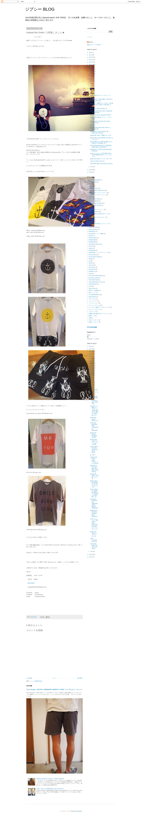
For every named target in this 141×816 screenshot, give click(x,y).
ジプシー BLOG (40, 9)
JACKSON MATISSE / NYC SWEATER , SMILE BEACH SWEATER (101, 146)
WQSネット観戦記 (94, 290)
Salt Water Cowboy (94, 244)
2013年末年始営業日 (94, 180)
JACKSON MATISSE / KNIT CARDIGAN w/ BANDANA (94, 426)
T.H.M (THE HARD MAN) (95, 275)
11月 (91, 71)
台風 (90, 318)
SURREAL (92, 271)
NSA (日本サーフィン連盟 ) (96, 233)
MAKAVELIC (92, 231)
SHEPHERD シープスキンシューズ (98, 252)
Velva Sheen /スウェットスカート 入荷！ (94, 392)
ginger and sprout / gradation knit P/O (100, 115)
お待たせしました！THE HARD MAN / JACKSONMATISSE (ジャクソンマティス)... (101, 155)
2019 (90, 57)
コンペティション (93, 303)
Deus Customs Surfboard (96, 203)
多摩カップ (92, 316)
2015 (90, 67)
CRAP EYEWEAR (94, 201)
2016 (90, 64)
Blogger (80, 811)
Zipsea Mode (92, 296)
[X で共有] (45, 617)
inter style (91, 221)
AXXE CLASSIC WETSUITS (96, 190)
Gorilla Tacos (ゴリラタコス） (97, 217)
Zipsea (91, 42)
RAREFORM (92, 240)
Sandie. (91, 248)
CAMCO (91, 197)
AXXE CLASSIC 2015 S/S (97, 161)
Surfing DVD (92, 269)
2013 (90, 172)
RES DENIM (92, 242)
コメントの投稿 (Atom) (35, 681)
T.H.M (90, 273)
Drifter (90, 207)
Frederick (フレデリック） (96, 209)
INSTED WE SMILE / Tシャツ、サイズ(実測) (94, 442)
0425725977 (31, 583)
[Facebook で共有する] (47, 617)
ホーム (54, 678)
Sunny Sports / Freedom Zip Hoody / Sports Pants (94, 449)
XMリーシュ (92, 292)
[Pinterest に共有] (49, 617)
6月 (91, 83)
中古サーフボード (93, 320)
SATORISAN (92, 250)
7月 (91, 81)
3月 (91, 91)
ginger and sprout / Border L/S (98, 108)
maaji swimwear (93, 229)
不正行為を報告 (92, 327)
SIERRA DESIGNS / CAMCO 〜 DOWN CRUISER (50, 779)
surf (90, 261)
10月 (91, 74)
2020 (90, 55)
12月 (91, 69)
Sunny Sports (92, 254)
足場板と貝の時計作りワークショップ (99, 313)
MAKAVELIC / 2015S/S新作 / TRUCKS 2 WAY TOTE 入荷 (94, 400)
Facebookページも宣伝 (93, 338)
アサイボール (92, 299)
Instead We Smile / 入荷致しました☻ (100, 135)
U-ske (90, 286)
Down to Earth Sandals (95, 205)
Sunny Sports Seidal (94, 256)
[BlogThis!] (43, 617)
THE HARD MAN (93, 280)
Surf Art (91, 263)
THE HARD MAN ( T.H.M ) (96, 282)
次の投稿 (29, 678)
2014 (90, 169)
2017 (90, 62)
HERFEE (91, 219)
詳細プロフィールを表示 (94, 44)
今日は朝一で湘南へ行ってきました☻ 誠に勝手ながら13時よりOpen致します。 (101, 104)
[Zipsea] (88, 337)
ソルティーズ (92, 311)
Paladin (91, 235)
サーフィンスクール (94, 305)
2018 (90, 59)
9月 (91, 76)
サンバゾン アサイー (94, 309)
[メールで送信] (41, 617)
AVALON (91, 186)
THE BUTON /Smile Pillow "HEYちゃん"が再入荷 (94, 460)
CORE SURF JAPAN (94, 199)
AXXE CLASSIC (93, 188)
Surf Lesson (92, 267)
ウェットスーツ (93, 301)
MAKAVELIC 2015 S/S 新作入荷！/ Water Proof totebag (99, 132)
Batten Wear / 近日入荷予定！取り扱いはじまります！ (94, 484)
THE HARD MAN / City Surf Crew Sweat (101, 163)
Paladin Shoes (93, 237)
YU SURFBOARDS (94, 294)
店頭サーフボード (93, 322)
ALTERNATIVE (93, 182)
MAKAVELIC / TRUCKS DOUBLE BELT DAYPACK (94, 513)
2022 (90, 52)
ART (90, 184)
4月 (91, 88)
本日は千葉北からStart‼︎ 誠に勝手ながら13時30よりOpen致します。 (101, 142)
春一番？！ (93, 125)
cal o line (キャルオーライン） (97, 194)
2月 (91, 93)
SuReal (91, 259)
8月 (91, 78)
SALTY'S (91, 246)
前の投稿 (79, 678)
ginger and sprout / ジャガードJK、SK (100, 158)
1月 (91, 166)
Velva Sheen (92, 288)
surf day (91, 265)
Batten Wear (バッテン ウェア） (97, 192)
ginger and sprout (93, 211)
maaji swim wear (93, 227)
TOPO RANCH (93, 284)
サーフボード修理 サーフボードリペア (99, 307)
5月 (91, 86)
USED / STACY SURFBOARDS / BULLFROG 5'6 (49, 789)
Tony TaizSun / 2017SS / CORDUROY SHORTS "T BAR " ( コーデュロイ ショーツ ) (54, 689)
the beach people (93, 278)
